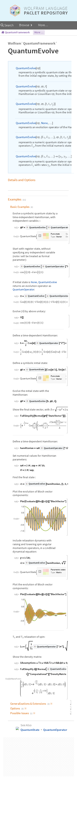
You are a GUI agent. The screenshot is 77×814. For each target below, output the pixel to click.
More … (38, 32)
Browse (24, 25)
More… (43, 25)
